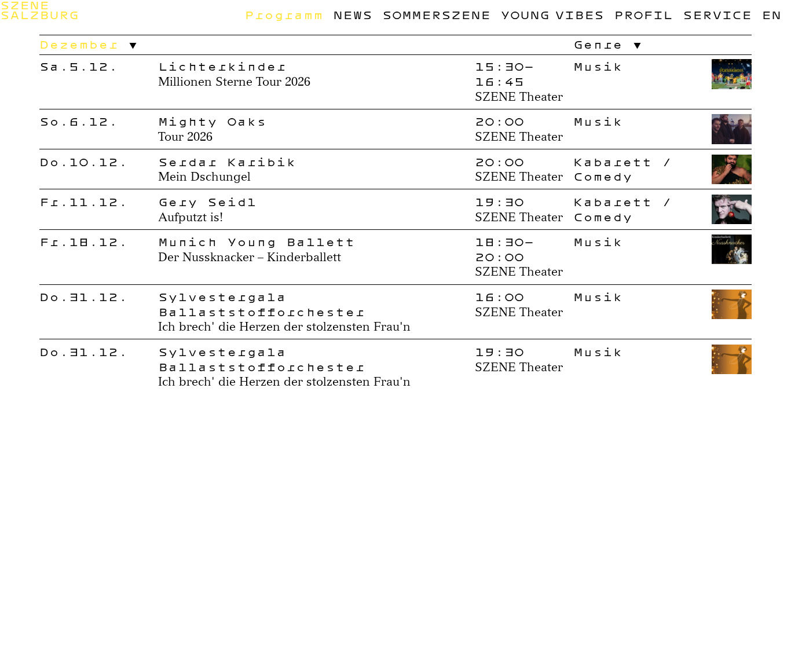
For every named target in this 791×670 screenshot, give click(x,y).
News (352, 14)
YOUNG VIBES (552, 14)
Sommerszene (436, 14)
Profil (643, 14)
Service (717, 14)
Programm (283, 14)
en (771, 14)
